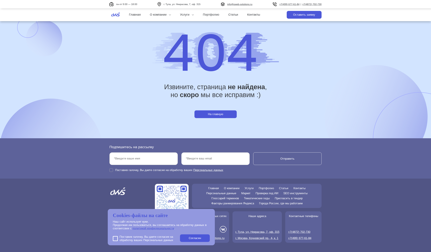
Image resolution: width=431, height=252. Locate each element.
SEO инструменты (295, 193)
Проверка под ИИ (267, 193)
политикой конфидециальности (153, 228)
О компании (158, 14)
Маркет (246, 193)
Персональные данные (221, 193)
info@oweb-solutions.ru (239, 4)
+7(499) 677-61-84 (289, 4)
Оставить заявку (304, 14)
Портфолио (211, 14)
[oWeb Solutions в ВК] (223, 230)
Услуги (184, 14)
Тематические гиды (257, 198)
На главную (215, 114)
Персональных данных (208, 170)
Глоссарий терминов (225, 198)
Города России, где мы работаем (281, 203)
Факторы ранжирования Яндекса (232, 203)
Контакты (253, 14)
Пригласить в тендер (289, 198)
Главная (135, 14)
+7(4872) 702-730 (312, 4)
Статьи (233, 14)
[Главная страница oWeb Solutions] (115, 14)
